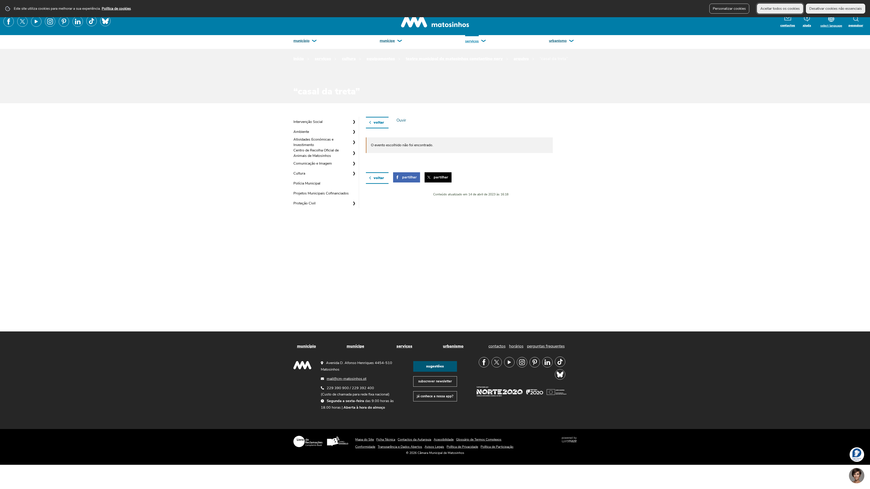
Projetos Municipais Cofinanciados (321, 193)
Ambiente (301, 131)
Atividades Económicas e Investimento (313, 142)
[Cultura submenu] (354, 173)
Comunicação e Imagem (312, 163)
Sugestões (435, 366)
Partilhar (409, 177)
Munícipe (387, 40)
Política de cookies (116, 8)
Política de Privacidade (462, 447)
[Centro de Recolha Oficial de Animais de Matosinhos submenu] (354, 153)
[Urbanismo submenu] (572, 41)
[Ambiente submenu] (354, 132)
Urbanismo (558, 40)
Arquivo (521, 58)
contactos (787, 25)
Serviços (472, 41)
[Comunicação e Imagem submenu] (354, 163)
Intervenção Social (308, 121)
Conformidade (365, 447)
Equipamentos (381, 58)
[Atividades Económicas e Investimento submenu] (354, 142)
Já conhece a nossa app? (435, 396)
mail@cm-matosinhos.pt (346, 378)
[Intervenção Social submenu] (354, 122)
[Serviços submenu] (484, 41)
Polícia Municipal (306, 183)
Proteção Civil (304, 203)
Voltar (379, 122)
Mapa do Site (364, 439)
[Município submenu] (314, 41)
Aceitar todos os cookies (780, 8)
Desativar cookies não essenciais (835, 8)
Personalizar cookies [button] (729, 8)
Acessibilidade (444, 439)
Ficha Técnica (385, 439)
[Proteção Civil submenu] (354, 203)
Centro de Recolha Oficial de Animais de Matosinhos (316, 153)
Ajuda (807, 25)
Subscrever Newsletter (435, 381)
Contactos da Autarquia (414, 439)
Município (301, 40)
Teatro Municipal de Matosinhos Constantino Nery (454, 58)
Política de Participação (497, 447)
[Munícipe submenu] (400, 41)
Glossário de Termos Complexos (478, 439)
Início (298, 58)
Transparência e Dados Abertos (400, 447)
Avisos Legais (434, 447)
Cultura (349, 58)
